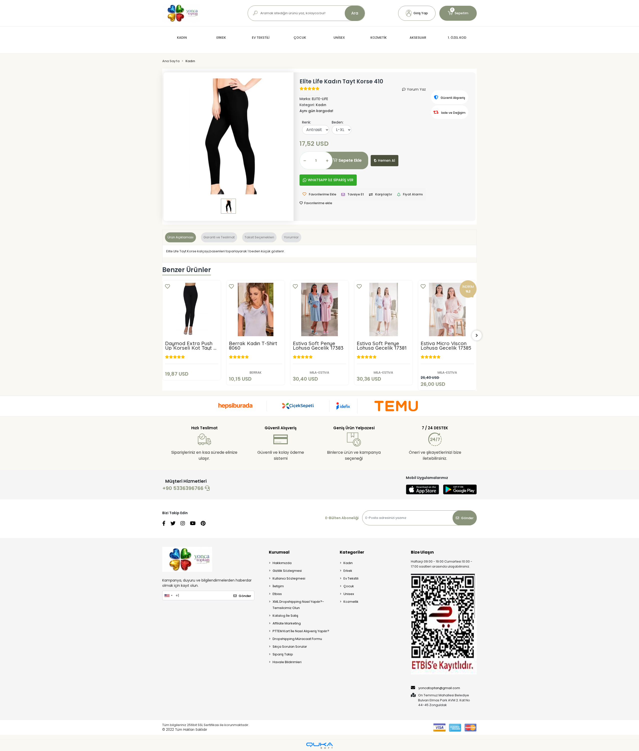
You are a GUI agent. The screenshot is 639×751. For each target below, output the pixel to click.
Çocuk (348, 586)
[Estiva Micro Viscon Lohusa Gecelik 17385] (447, 309)
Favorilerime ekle (318, 203)
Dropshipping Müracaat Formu (297, 638)
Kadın (348, 563)
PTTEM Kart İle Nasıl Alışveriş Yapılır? (301, 631)
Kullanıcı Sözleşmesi (289, 578)
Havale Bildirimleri (287, 662)
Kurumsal (279, 552)
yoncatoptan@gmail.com (439, 688)
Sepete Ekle (350, 160)
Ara (354, 13)
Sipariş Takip (283, 654)
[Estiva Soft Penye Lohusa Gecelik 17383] (319, 309)
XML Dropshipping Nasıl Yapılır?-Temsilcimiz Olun (298, 604)
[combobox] (168, 595)
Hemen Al (386, 160)
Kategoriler (352, 552)
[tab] (180, 237)
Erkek (347, 570)
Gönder (467, 518)
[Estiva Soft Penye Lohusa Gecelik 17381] (383, 309)
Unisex (348, 594)
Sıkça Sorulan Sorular (290, 646)
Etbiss (277, 594)
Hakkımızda (282, 563)
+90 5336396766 (183, 488)
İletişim (278, 586)
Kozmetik (350, 601)
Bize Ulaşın (422, 552)
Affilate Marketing (287, 623)
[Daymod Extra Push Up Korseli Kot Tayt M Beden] (191, 309)
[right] (476, 335)
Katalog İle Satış (285, 615)
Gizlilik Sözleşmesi (287, 570)
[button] (417, 13)
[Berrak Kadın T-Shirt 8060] (255, 309)
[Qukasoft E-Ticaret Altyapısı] (319, 746)
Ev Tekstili (350, 578)
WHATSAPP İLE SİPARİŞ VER (330, 179)
